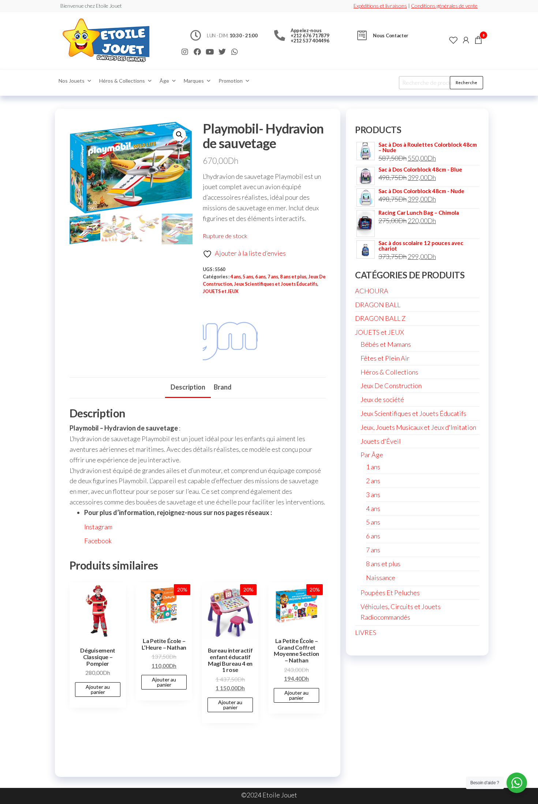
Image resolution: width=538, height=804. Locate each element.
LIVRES (365, 632)
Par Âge (371, 455)
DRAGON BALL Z (380, 318)
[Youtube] (209, 52)
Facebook (98, 541)
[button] (179, 134)
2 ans (373, 481)
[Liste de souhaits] (453, 40)
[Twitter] (222, 52)
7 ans (273, 276)
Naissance (380, 578)
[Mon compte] (466, 40)
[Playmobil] (230, 336)
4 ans (235, 276)
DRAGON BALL (377, 305)
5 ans (248, 276)
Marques (194, 81)
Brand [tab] (223, 387)
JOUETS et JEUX (221, 291)
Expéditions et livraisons (380, 6)
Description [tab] (188, 387)
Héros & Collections (122, 81)
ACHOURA (371, 291)
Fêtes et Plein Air (385, 358)
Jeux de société (382, 399)
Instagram (98, 527)
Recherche (466, 82)
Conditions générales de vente (444, 6)
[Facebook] (197, 52)
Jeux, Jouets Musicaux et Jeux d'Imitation (418, 427)
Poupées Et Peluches (390, 593)
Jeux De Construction (391, 386)
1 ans (373, 467)
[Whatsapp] (234, 52)
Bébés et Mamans (385, 344)
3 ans (373, 495)
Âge (164, 81)
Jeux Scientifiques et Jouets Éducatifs (275, 284)
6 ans (260, 276)
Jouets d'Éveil (380, 441)
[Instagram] (184, 52)
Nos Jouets (72, 81)
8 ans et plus (293, 276)
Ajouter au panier (98, 689)
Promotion (230, 81)
